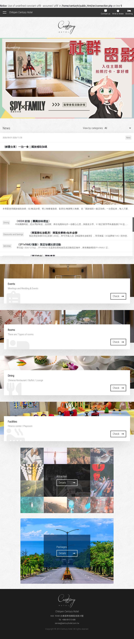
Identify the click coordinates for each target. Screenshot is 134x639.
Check (116, 296)
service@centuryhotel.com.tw (67, 623)
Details (7, 174)
